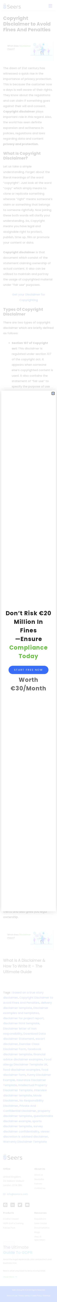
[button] (53, 393)
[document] (28, 651)
